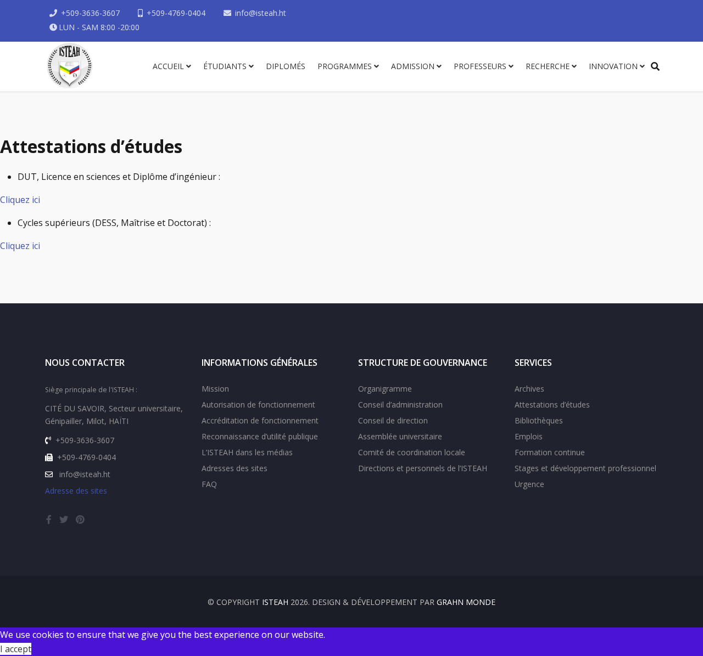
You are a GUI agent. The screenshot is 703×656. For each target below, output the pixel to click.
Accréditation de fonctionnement (260, 420)
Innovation (613, 66)
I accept (15, 649)
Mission (215, 388)
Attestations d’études (552, 404)
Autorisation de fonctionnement (258, 404)
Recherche (548, 66)
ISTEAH (275, 602)
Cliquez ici (20, 200)
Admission (412, 66)
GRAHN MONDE (466, 602)
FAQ (209, 484)
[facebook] (49, 519)
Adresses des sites (234, 468)
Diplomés (285, 66)
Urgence (529, 484)
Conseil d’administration (400, 404)
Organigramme (385, 388)
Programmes (344, 66)
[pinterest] (80, 519)
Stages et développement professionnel (585, 468)
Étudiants (225, 66)
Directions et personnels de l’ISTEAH (422, 468)
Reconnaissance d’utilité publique (260, 436)
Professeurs (480, 66)
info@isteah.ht (260, 13)
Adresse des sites (76, 490)
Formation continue (550, 452)
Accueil (168, 66)
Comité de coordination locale (411, 452)
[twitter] (63, 519)
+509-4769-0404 (176, 13)
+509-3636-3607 (90, 13)
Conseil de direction (393, 420)
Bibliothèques (539, 420)
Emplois (529, 436)
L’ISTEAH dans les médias (247, 452)
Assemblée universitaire (400, 436)
